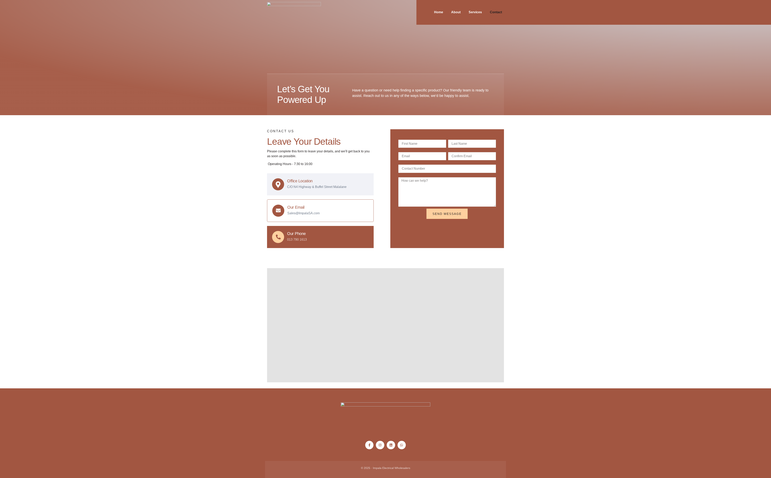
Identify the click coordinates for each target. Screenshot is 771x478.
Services (475, 12)
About (456, 12)
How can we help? (413, 176)
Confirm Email (459, 151)
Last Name (456, 138)
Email (402, 151)
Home (438, 12)
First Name (407, 138)
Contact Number (411, 163)
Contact (496, 12)
